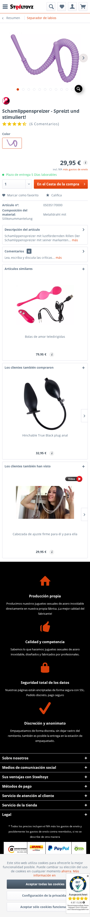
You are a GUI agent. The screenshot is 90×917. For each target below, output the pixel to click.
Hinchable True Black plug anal (45, 435)
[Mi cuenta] (72, 6)
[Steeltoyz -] (22, 7)
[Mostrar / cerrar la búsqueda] (51, 6)
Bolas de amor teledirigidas (45, 336)
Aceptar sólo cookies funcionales (45, 907)
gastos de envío (70, 826)
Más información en (56, 873)
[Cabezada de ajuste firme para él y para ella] (45, 502)
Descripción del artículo (22, 229)
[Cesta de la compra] (83, 6)
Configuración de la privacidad (45, 895)
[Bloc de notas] (61, 6)
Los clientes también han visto (28, 466)
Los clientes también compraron (29, 367)
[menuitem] (6, 6)
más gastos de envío (75, 169)
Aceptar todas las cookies (45, 884)
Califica (56, 195)
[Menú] (6, 6)
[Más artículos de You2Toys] (45, 101)
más (74, 240)
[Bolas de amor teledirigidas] (45, 305)
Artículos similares (19, 269)
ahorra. (67, 871)
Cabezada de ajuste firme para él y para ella (45, 534)
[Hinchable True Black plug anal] (45, 403)
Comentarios (14, 251)
